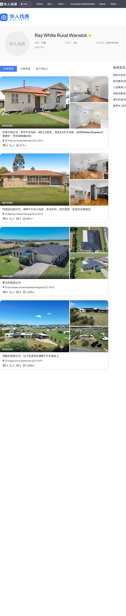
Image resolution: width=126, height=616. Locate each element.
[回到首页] (20, 17)
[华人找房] (8, 4)
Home (39, 3)
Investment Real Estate (82, 3)
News (103, 3)
